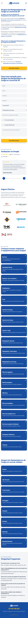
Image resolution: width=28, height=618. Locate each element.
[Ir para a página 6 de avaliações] (13, 178)
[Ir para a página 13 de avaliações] (21, 178)
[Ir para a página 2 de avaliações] (8, 178)
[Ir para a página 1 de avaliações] (7, 178)
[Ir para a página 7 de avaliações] (14, 178)
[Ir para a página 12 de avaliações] (20, 178)
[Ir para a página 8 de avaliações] (15, 178)
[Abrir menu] (2, 3)
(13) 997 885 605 (14, 609)
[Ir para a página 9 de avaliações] (16, 178)
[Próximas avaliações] (24, 178)
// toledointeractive (14, 614)
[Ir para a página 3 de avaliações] (9, 178)
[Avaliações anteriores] (4, 178)
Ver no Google (4, 156)
